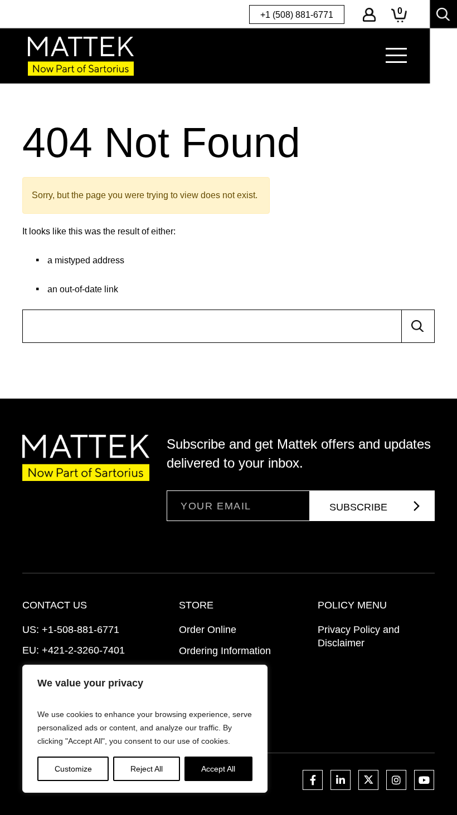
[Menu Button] (396, 55)
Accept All (218, 768)
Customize (73, 768)
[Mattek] (80, 56)
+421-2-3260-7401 (83, 650)
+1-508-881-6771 (80, 629)
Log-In (369, 15)
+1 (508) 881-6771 (296, 14)
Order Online (207, 629)
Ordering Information (225, 650)
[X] (368, 780)
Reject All (146, 768)
